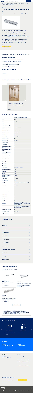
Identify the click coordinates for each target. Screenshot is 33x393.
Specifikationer (13, 54)
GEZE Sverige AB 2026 (3, 390)
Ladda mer (16, 304)
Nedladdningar (20, 54)
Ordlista (31, 390)
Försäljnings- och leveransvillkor (17, 390)
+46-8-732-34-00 (7, 345)
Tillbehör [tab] (11, 269)
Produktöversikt (5, 54)
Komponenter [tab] (5, 269)
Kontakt (3, 354)
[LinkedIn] (30, 388)
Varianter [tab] (16, 269)
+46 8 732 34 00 (6, 357)
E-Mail (19, 313)
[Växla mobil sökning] (27, 1)
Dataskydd (22, 390)
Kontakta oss (6, 46)
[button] (8, 109)
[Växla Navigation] (32, 1)
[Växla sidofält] (29, 1)
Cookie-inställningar (26, 390)
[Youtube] (31, 388)
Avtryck (1, 391)
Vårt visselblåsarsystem (9, 390)
